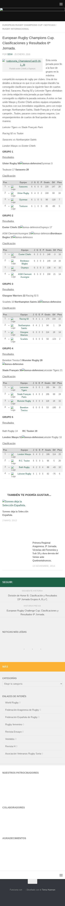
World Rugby (12, 702)
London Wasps (24, 454)
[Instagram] (56, 582)
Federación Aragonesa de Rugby (22, 709)
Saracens (23, 186)
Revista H (10, 746)
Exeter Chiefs (25, 254)
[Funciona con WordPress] (24, 890)
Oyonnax (23, 199)
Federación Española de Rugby (21, 717)
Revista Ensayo (13, 731)
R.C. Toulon (24, 461)
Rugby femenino (13, 724)
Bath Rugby (24, 467)
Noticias (49, 25)
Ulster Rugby (23, 193)
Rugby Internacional (15, 29)
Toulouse (23, 206)
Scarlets (24, 339)
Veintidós (10, 739)
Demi (10, 54)
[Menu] (61, 4)
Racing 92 (24, 319)
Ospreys (25, 267)
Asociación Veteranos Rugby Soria (23, 753)
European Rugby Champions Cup (22, 25)
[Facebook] (61, 582)
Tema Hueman (48, 890)
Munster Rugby (24, 401)
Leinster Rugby (24, 474)
